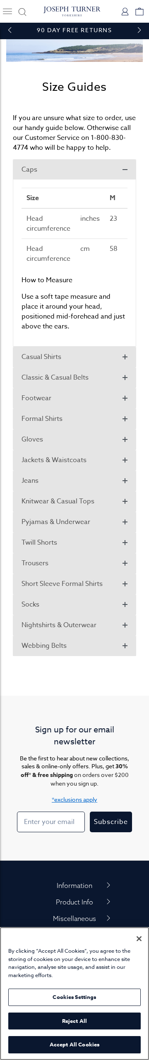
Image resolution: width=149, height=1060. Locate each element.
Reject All (74, 1021)
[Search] (21, 11)
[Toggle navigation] (7, 11)
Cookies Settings (74, 997)
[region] (74, 993)
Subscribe (111, 822)
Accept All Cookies (74, 1044)
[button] (74, 169)
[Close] (139, 939)
